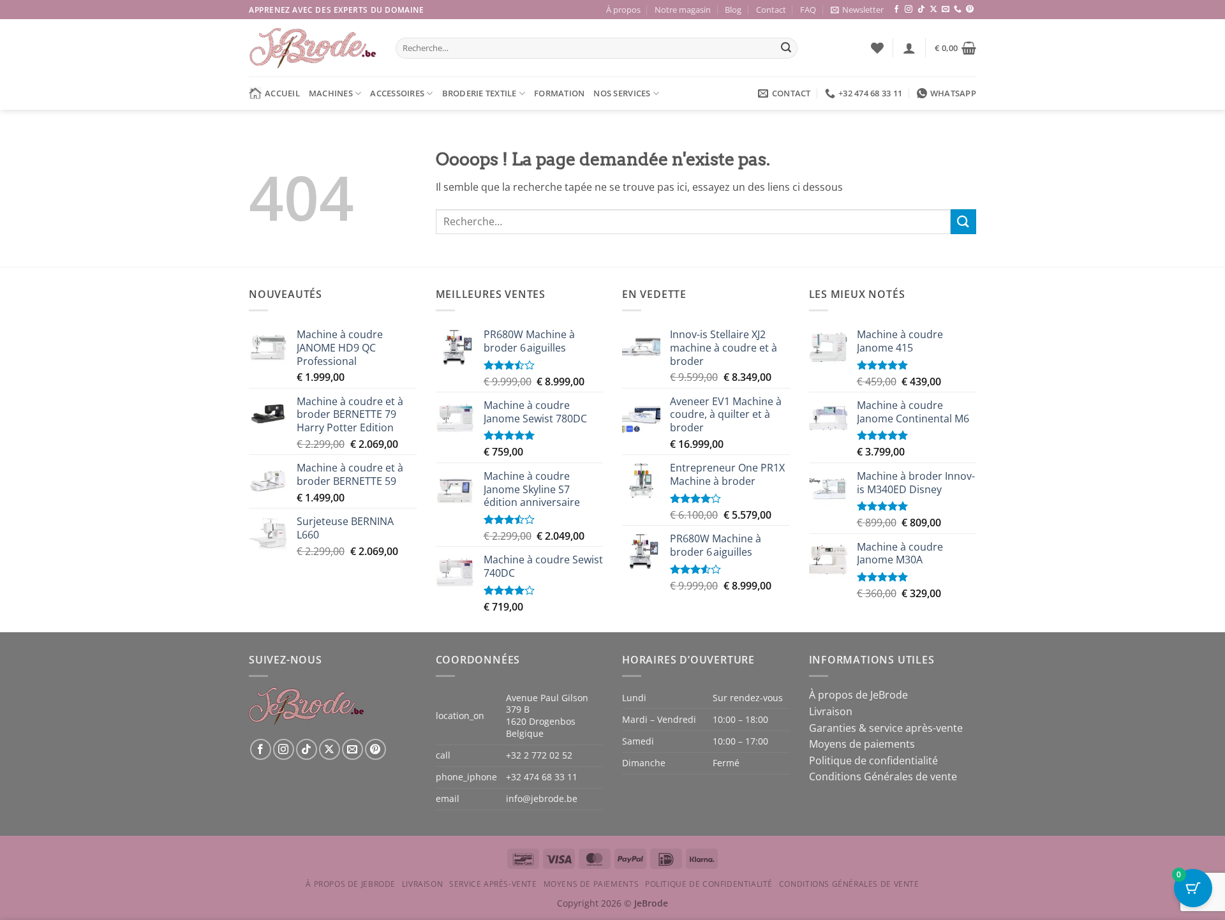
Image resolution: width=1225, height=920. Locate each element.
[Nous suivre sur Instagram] (908, 9)
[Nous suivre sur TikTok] (921, 9)
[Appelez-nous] (957, 9)
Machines (331, 93)
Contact (771, 9)
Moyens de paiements (862, 744)
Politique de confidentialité (873, 760)
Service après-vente (493, 884)
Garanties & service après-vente (886, 728)
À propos (623, 9)
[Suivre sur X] (933, 9)
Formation (559, 93)
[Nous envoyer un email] (945, 9)
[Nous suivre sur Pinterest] (970, 9)
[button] (857, 9)
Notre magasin (683, 9)
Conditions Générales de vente (883, 776)
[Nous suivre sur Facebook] (896, 9)
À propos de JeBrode (858, 695)
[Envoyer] (786, 48)
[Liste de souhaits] (877, 48)
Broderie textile (479, 93)
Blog (733, 9)
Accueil (282, 93)
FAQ (808, 9)
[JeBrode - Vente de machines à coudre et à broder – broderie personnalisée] (312, 48)
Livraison (830, 711)
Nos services (621, 93)
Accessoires (397, 93)
